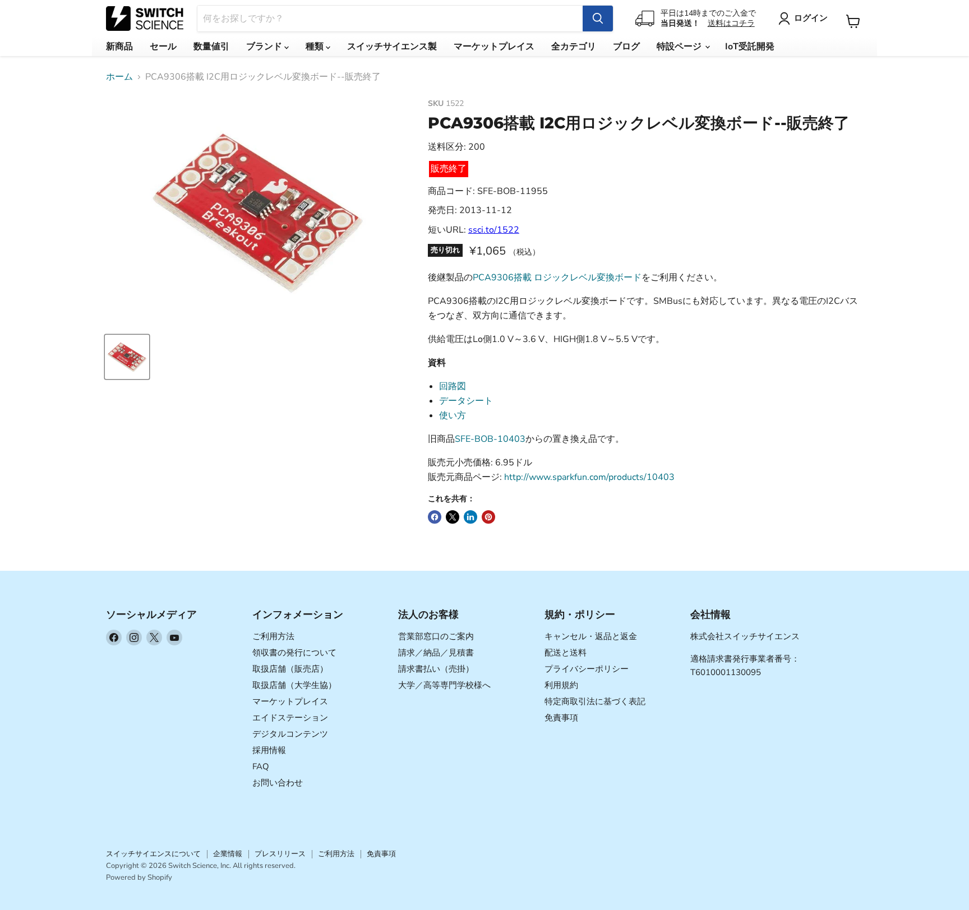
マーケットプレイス (494, 46)
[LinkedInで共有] (470, 517)
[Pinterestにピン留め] (488, 517)
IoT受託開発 (749, 46)
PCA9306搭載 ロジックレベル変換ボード (557, 277)
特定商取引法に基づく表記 (595, 701)
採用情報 (269, 750)
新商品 (119, 46)
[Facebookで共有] (434, 517)
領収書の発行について (294, 652)
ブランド (265, 46)
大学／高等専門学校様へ (444, 685)
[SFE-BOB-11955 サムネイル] (127, 357)
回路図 (452, 386)
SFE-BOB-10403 (490, 439)
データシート (466, 401)
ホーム (119, 77)
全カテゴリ (573, 46)
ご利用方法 (273, 636)
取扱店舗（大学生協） (294, 685)
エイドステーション (290, 717)
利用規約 (561, 685)
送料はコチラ (731, 23)
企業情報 (227, 854)
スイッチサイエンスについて (153, 854)
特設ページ (680, 46)
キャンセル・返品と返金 (591, 636)
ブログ (626, 46)
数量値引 (211, 46)
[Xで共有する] (452, 517)
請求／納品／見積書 (436, 652)
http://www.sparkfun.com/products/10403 (589, 477)
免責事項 (561, 717)
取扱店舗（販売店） (290, 669)
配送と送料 (566, 652)
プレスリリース (280, 854)
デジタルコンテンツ (290, 734)
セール (163, 46)
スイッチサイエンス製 (392, 46)
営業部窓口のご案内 (436, 636)
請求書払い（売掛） (436, 669)
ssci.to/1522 (493, 230)
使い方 (452, 415)
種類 (316, 46)
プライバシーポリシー (587, 669)
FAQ (260, 766)
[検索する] (598, 18)
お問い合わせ (277, 782)
